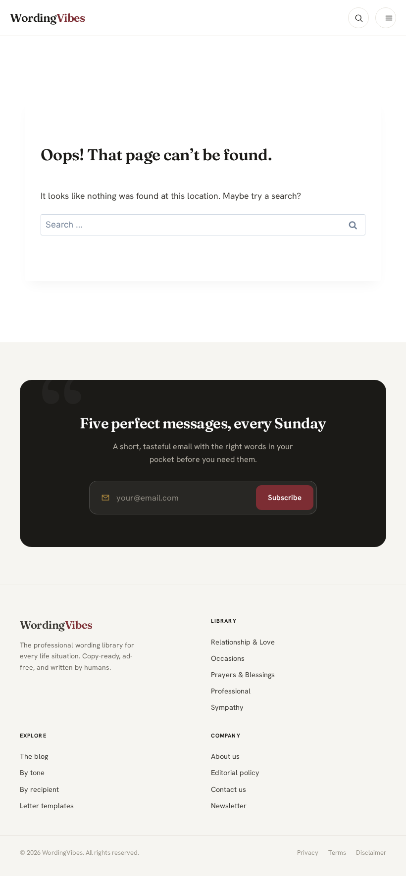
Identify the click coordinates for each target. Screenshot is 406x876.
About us (225, 756)
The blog (34, 756)
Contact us (228, 789)
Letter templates (47, 805)
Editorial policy (235, 772)
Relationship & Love (243, 641)
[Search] (358, 17)
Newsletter (229, 805)
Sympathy (227, 707)
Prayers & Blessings (243, 674)
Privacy (307, 852)
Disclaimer (371, 852)
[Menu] (385, 17)
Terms (337, 852)
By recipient (39, 789)
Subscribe (285, 498)
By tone (32, 772)
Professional (231, 690)
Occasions (228, 658)
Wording (47, 18)
